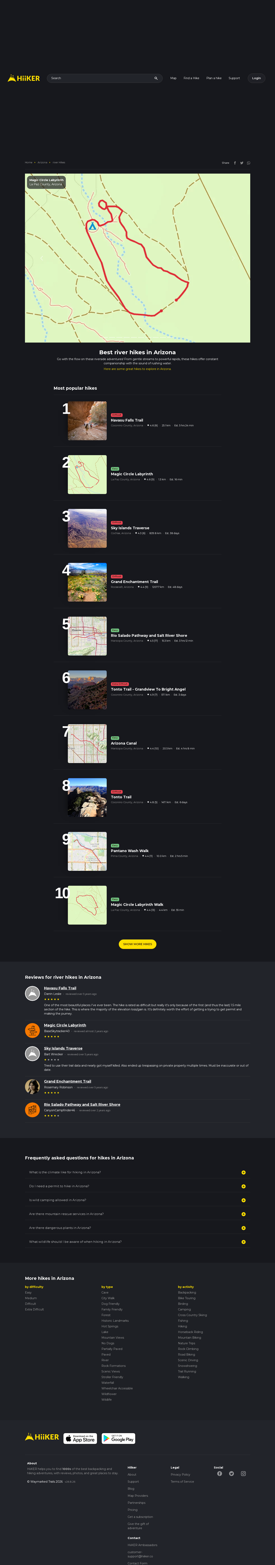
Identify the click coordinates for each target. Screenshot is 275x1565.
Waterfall (107, 1364)
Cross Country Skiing (192, 1296)
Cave (105, 1274)
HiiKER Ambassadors (142, 1526)
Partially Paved (111, 1330)
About (132, 1456)
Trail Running (187, 1353)
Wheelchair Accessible (117, 1370)
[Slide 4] (127, 319)
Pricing (133, 1491)
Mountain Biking (189, 1319)
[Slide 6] (141, 319)
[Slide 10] (170, 319)
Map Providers (138, 1477)
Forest (106, 1296)
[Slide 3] (119, 319)
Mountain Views (112, 1319)
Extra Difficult (34, 1291)
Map (173, 78)
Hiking (182, 1308)
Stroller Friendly (112, 1358)
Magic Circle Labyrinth (65, 1007)
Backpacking (187, 1274)
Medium (31, 1279)
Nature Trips (186, 1325)
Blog (131, 1470)
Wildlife (106, 1381)
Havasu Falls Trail (60, 969)
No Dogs (107, 1325)
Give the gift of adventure (138, 1507)
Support (234, 78)
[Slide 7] (148, 319)
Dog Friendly (110, 1285)
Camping (184, 1291)
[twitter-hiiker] (232, 1454)
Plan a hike (214, 78)
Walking (183, 1358)
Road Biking (186, 1336)
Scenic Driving (188, 1341)
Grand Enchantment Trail (67, 1063)
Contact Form (137, 1545)
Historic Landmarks (115, 1302)
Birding (183, 1285)
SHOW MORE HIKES (137, 926)
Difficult (30, 1285)
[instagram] (247, 163)
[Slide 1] (105, 319)
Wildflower (109, 1375)
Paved (106, 1336)
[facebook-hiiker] (220, 1454)
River (105, 1341)
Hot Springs (109, 1308)
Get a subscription (140, 1498)
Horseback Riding (190, 1313)
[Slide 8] (156, 319)
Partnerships (136, 1484)
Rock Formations (113, 1347)
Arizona (42, 162)
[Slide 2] (112, 319)
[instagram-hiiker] (243, 1454)
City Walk (108, 1279)
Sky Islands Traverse (63, 1030)
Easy (28, 1274)
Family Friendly (112, 1291)
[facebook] (234, 163)
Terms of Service (182, 1463)
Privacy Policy (180, 1456)
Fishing (183, 1302)
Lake (104, 1313)
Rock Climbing (188, 1330)
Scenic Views (110, 1353)
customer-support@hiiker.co (140, 1536)
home (28, 162)
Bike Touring (186, 1279)
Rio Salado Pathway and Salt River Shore (82, 1086)
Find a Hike (191, 78)
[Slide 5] (134, 319)
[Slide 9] (163, 319)
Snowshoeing (187, 1347)
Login (256, 78)
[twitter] (240, 163)
